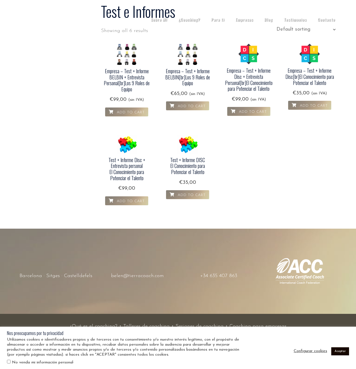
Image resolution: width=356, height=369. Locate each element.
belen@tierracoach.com (137, 275)
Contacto (326, 19)
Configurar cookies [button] (310, 351)
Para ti (217, 19)
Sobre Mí (159, 19)
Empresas (244, 19)
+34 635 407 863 (218, 275)
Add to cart (130, 112)
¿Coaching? (189, 19)
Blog (268, 19)
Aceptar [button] (340, 351)
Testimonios (295, 19)
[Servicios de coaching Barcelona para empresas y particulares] (33, 19)
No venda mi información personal (42, 362)
